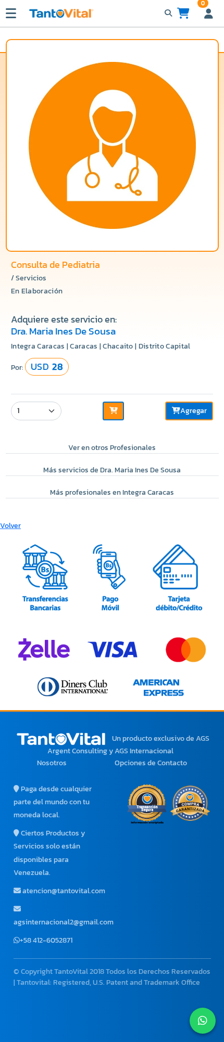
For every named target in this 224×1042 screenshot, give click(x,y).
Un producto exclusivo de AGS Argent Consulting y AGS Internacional (128, 744)
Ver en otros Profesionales (112, 447)
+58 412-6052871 (46, 940)
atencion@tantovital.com (63, 890)
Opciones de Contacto (151, 762)
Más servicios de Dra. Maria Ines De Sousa (112, 470)
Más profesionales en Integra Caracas (112, 492)
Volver (10, 525)
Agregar (193, 410)
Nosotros (52, 762)
